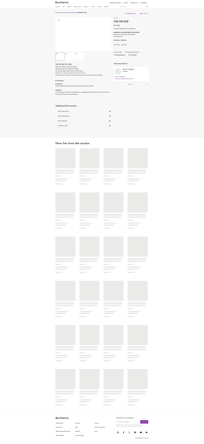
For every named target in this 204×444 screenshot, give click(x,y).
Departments (77, 7)
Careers (96, 423)
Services (99, 7)
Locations (86, 7)
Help (76, 427)
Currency (143, 2)
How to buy (59, 427)
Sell (64, 7)
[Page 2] (130, 84)
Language (133, 2)
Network (106, 7)
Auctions (57, 7)
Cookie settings (79, 435)
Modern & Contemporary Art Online (127, 32)
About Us (77, 431)
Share (125, 45)
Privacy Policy (59, 423)
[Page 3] (131, 84)
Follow (118, 45)
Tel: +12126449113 (121, 77)
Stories (93, 7)
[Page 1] (129, 84)
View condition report (133, 52)
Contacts (77, 423)
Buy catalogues (60, 435)
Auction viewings (120, 55)
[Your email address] (127, 422)
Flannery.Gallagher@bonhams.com (125, 78)
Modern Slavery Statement (63, 431)
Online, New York (118, 36)
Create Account (115, 2)
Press (95, 431)
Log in (126, 2)
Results (69, 7)
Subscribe (144, 422)
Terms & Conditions (99, 427)
